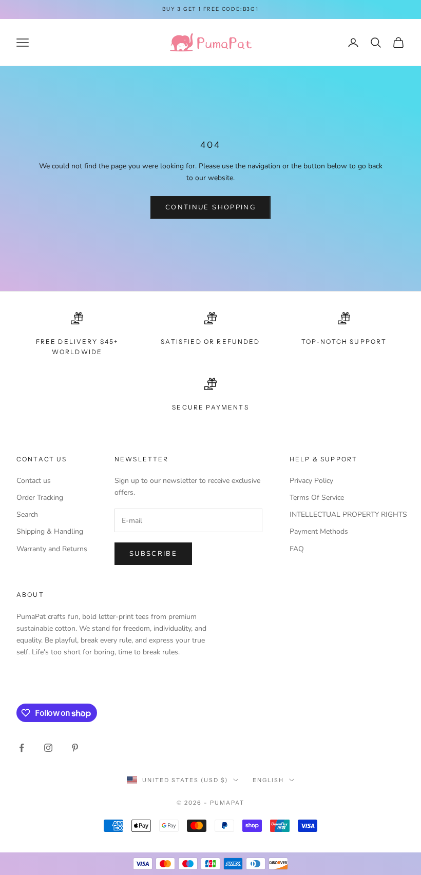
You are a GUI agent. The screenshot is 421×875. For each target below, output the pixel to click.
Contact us (33, 480)
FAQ (297, 549)
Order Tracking (39, 497)
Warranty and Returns (51, 549)
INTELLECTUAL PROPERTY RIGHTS (348, 514)
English (268, 780)
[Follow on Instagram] (48, 748)
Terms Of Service (317, 497)
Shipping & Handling (49, 531)
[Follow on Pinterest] (75, 748)
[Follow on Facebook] (21, 748)
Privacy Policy (311, 480)
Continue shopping (210, 207)
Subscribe (153, 553)
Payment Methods (319, 531)
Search (27, 514)
